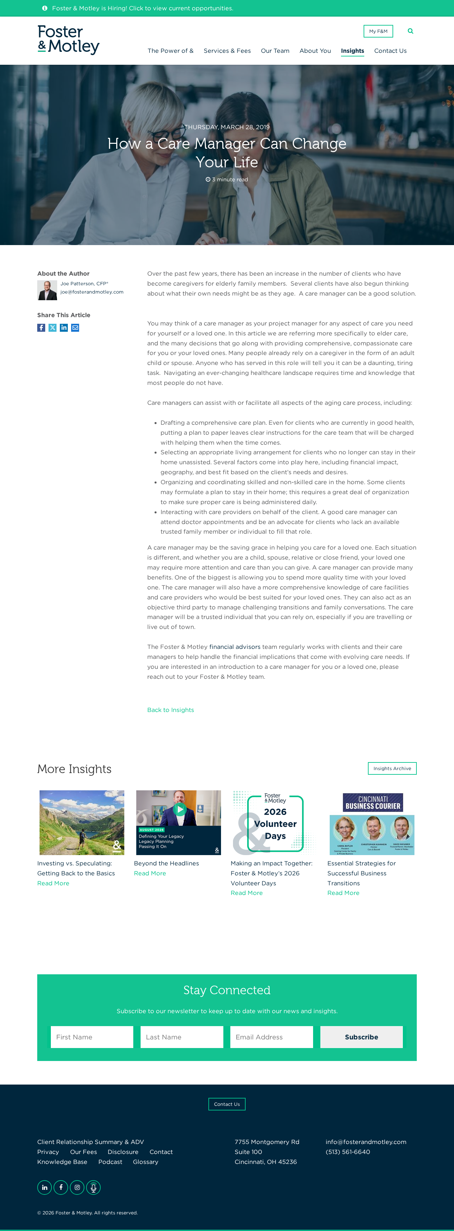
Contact (161, 1151)
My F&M (378, 31)
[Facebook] (41, 328)
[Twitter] (53, 328)
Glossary (146, 1161)
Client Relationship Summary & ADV (90, 1141)
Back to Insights (170, 709)
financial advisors (235, 646)
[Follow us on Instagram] (77, 1187)
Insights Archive (392, 768)
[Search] (410, 31)
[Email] (75, 328)
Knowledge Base (62, 1161)
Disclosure (123, 1151)
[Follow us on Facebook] (61, 1187)
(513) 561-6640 (348, 1151)
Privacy (48, 1151)
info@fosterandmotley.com (366, 1141)
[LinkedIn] (44, 1187)
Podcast (110, 1161)
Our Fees (83, 1151)
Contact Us (227, 1104)
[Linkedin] (64, 328)
